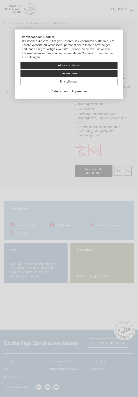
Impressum (79, 91)
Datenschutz (59, 91)
